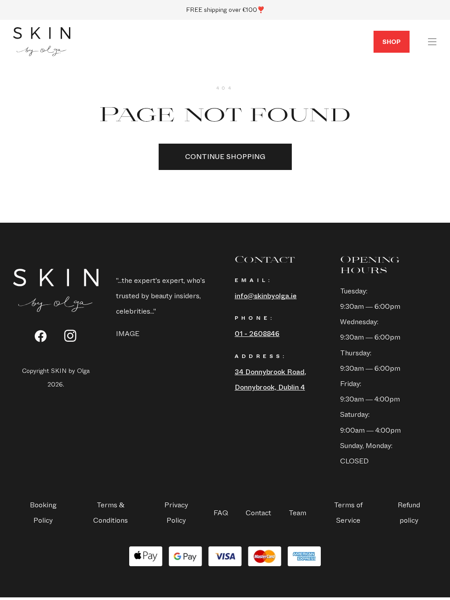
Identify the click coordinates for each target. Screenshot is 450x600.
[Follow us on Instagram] (70, 335)
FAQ (221, 513)
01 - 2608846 (257, 334)
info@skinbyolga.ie (266, 296)
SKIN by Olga (41, 41)
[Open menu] (432, 42)
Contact (258, 513)
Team (297, 513)
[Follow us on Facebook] (41, 336)
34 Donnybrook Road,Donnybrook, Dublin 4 (270, 379)
